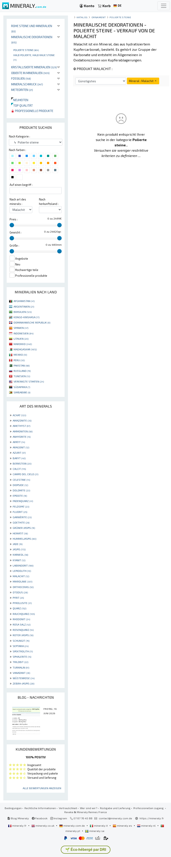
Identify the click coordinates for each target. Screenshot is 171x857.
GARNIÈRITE (22, 517)
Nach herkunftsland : (49, 201)
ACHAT (19, 415)
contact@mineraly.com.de (115, 818)
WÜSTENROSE (24, 678)
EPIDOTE (20, 495)
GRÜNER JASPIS (24, 527)
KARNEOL (20, 554)
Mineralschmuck (27, 84)
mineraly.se (96, 830)
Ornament (99, 17)
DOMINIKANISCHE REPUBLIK (32, 322)
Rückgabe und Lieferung (115, 808)
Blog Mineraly (19, 818)
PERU (19, 360)
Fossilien (21, 78)
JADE (17, 543)
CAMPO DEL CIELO (25, 474)
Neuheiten (19, 100)
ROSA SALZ (22, 624)
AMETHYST (21, 425)
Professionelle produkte (33, 111)
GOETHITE (21, 522)
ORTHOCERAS (23, 586)
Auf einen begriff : (21, 184)
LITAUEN (21, 338)
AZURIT (19, 452)
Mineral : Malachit (141, 81)
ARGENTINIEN (24, 306)
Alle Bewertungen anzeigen (42, 788)
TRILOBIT (20, 661)
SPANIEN (21, 327)
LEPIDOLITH (22, 570)
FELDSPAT (21, 506)
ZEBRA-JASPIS (23, 683)
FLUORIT (20, 511)
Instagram (60, 818)
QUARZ (19, 608)
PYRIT (18, 597)
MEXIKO (20, 354)
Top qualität (22, 105)
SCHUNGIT (21, 640)
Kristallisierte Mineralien (34, 67)
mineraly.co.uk (45, 825)
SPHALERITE (22, 656)
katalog (82, 17)
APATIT (19, 441)
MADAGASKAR (25, 349)
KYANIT (19, 560)
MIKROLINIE (22, 581)
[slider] (12, 225)
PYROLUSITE (22, 602)
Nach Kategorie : (19, 136)
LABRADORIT (23, 565)
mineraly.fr (19, 825)
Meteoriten (22, 90)
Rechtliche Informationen (40, 808)
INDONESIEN (23, 333)
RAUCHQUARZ (24, 613)
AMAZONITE (22, 420)
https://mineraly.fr (152, 818)
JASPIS (19, 549)
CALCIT (19, 468)
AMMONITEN (23, 431)
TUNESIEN (22, 376)
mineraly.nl (148, 825)
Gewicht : (15, 232)
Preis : (14, 219)
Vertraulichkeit (68, 808)
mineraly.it (100, 825)
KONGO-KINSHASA (26, 317)
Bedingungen (13, 808)
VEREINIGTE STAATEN (29, 381)
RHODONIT (21, 619)
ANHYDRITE (22, 436)
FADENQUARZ (23, 500)
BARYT (19, 458)
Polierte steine (26, 49)
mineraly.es (124, 825)
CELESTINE (21, 479)
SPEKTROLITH (23, 651)
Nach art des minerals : (18, 201)
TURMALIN (21, 667)
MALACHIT (21, 576)
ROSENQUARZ (23, 629)
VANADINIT (21, 672)
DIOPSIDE (20, 484)
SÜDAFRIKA (22, 386)
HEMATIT (20, 533)
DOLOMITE (21, 490)
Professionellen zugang (148, 808)
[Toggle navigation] (163, 5)
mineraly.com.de (74, 825)
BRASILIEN (23, 311)
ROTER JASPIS (23, 635)
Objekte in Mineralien (30, 73)
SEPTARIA (20, 645)
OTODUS (20, 592)
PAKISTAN (22, 365)
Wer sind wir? (88, 808)
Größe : (14, 245)
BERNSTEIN (22, 463)
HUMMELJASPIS (24, 538)
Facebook (41, 818)
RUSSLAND (22, 370)
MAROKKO (23, 343)
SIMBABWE (22, 392)
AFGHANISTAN (24, 300)
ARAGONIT (21, 447)
